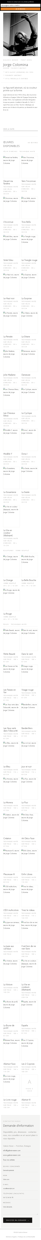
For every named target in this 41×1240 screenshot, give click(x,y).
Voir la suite (8, 129)
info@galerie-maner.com (11, 1150)
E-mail (6, 1184)
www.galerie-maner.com (11, 1155)
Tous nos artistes (9, 1160)
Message (7, 1203)
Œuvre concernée (11, 1166)
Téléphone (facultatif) (13, 1194)
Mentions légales (11, 1237)
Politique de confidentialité (26, 1237)
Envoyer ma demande (17, 1220)
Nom (5, 1175)
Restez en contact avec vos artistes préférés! (20, 2)
